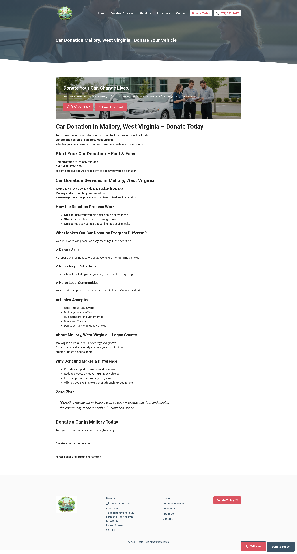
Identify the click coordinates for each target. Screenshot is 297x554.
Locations (163, 13)
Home (100, 13)
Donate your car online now (73, 443)
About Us (145, 13)
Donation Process (122, 13)
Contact (181, 13)
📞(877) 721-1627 (227, 13)
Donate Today (201, 13)
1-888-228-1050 (71, 166)
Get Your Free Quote (111, 107)
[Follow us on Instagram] (107, 529)
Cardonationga (161, 542)
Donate (110, 498)
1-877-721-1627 (120, 503)
